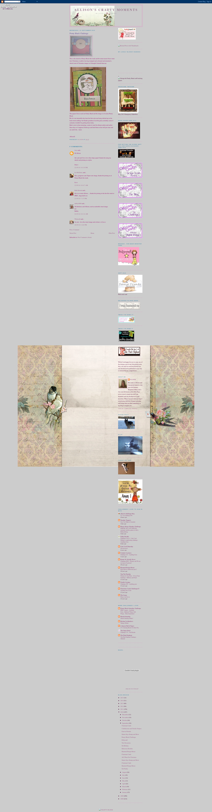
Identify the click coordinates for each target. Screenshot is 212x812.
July (123, 775)
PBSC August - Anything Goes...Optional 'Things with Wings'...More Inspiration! (128, 612)
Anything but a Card (125, 590)
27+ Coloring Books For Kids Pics (129, 628)
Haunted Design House (127, 567)
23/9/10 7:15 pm (81, 198)
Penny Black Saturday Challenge (130, 608)
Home (92, 233)
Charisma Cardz (126, 726)
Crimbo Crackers (125, 553)
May (123, 781)
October (124, 720)
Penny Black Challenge (129, 737)
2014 (122, 701)
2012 (122, 706)
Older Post (112, 233)
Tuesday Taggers (125, 520)
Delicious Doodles (127, 749)
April (124, 784)
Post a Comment (74, 230)
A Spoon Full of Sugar (127, 626)
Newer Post (73, 233)
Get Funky (125, 769)
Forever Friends (126, 731)
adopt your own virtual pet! (132, 688)
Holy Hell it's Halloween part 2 (128, 569)
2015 (122, 698)
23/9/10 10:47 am (81, 185)
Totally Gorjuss (125, 582)
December (125, 715)
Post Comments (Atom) (85, 237)
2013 (122, 703)
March (124, 787)
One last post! (124, 548)
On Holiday (125, 746)
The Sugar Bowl (125, 630)
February (125, 789)
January (124, 792)
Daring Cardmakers (126, 621)
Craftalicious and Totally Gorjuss (131, 729)
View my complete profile (127, 408)
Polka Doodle (124, 536)
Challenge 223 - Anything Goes (128, 555)
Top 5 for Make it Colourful (127, 522)
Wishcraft (77, 219)
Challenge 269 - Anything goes (128, 584)
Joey (76, 150)
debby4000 (78, 203)
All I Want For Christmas (129, 757)
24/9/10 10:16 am (81, 214)
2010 (122, 712)
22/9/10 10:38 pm (81, 167)
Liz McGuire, (78, 172)
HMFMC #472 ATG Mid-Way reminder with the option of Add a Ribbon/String (129, 530)
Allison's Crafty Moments (106, 9)
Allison (133, 379)
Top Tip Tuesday (125, 574)
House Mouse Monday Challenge (130, 526)
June (123, 778)
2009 (122, 796)
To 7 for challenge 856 (126, 515)
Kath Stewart (78, 190)
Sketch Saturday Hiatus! (126, 618)
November (125, 717)
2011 (122, 709)
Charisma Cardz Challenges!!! (129, 588)
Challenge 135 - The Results (127, 632)
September (125, 723)
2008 (122, 799)
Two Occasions (126, 743)
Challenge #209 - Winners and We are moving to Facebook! (130, 562)
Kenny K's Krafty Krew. (127, 559)
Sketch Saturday (125, 616)
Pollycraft (125, 740)
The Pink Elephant (126, 635)
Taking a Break (124, 623)
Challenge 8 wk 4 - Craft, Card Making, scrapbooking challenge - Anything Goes (129, 540)
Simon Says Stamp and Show (130, 734)
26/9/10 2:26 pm (81, 225)
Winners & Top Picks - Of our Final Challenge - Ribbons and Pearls (130, 576)
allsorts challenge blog (127, 514)
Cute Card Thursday (126, 546)
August (124, 772)
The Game (123, 595)
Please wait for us (125, 597)
